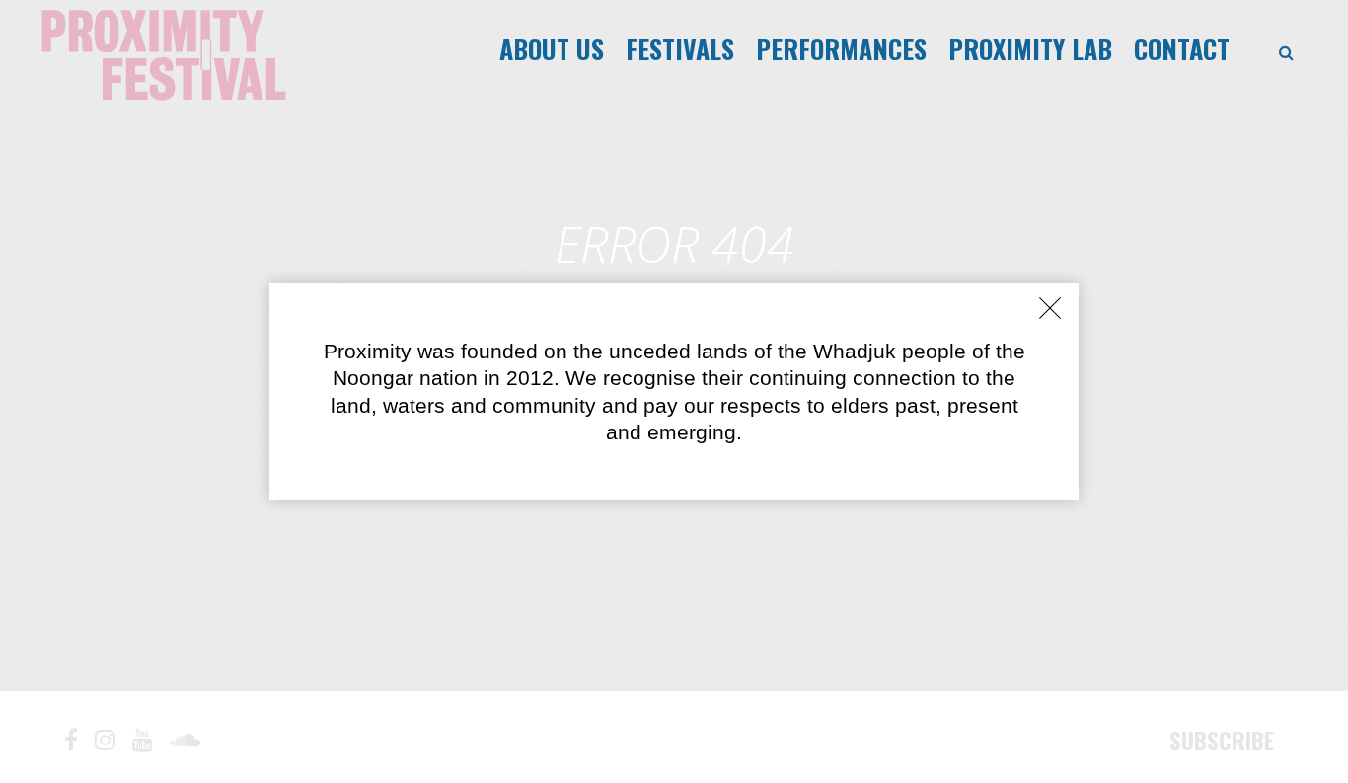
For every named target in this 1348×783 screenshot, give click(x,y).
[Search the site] (1286, 53)
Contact (1182, 49)
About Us (551, 49)
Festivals (680, 49)
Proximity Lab (1030, 49)
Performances (841, 49)
